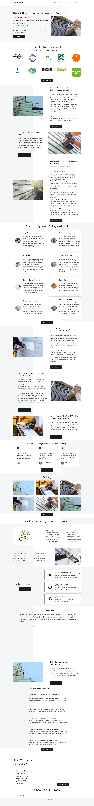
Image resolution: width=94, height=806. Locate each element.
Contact (69, 2)
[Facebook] (75, 2)
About (54, 2)
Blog (59, 2)
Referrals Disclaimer (53, 803)
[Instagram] (80, 2)
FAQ (64, 2)
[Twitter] (78, 2)
